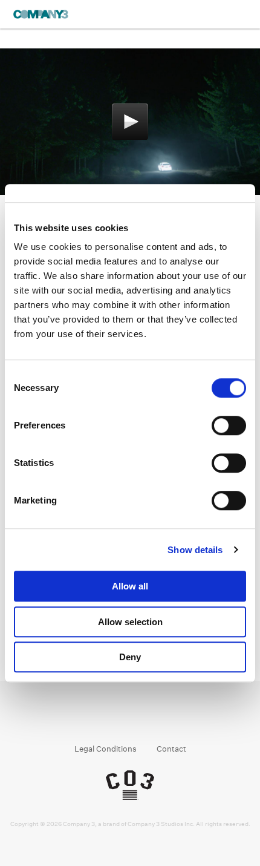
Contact (171, 749)
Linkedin (141, 717)
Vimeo (164, 717)
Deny (130, 657)
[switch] (229, 425)
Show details (195, 550)
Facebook (95, 717)
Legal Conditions (105, 749)
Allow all (130, 586)
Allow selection (130, 622)
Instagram (118, 717)
